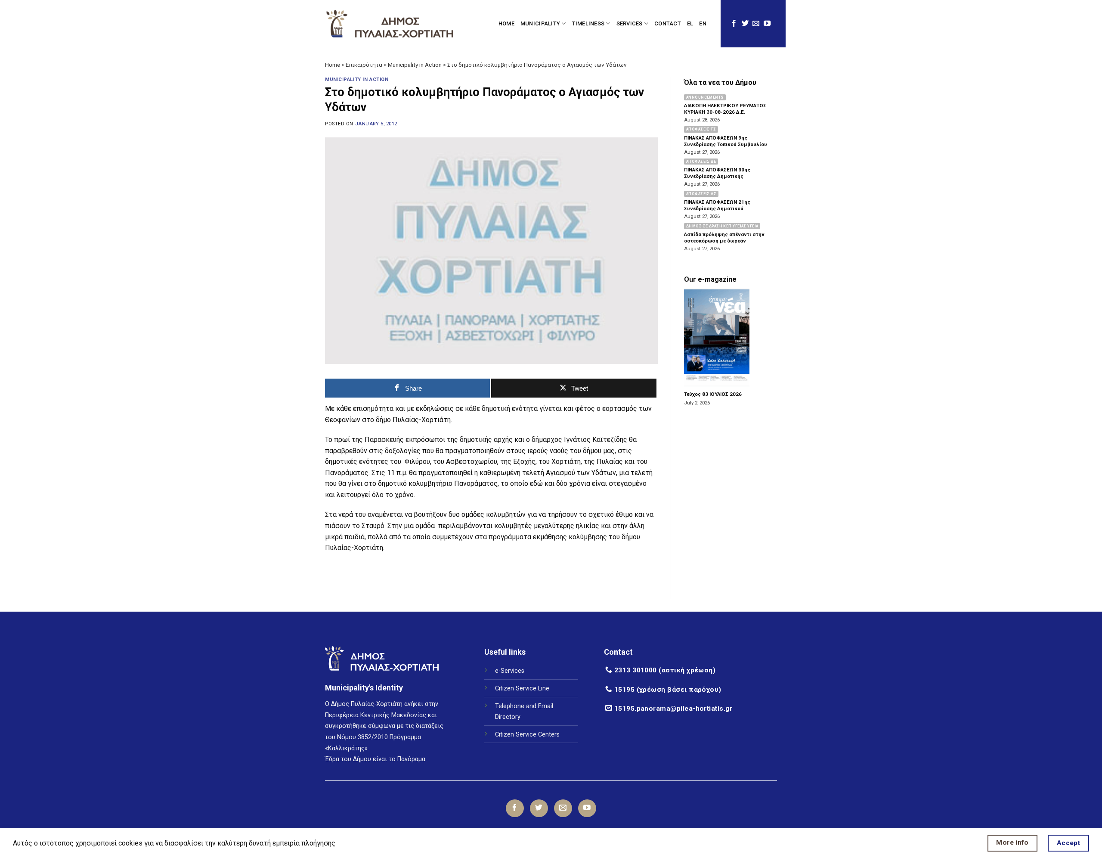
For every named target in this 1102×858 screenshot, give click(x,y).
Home (332, 64)
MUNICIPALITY (540, 23)
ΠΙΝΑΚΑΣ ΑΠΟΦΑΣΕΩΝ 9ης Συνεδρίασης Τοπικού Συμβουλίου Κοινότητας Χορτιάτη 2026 (725, 144)
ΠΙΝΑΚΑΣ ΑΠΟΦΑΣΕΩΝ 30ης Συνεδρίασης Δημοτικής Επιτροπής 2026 (717, 176)
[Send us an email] (755, 24)
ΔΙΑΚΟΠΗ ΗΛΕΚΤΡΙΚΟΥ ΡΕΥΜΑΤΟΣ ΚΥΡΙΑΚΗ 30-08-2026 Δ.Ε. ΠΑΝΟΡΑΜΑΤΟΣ (725, 112)
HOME (506, 23)
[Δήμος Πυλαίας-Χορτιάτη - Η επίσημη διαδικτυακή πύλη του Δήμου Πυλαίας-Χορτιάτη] (389, 24)
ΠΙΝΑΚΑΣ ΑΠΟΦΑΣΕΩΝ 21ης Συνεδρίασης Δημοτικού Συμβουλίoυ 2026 (717, 208)
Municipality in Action (415, 64)
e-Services (509, 671)
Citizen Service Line (522, 688)
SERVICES (629, 23)
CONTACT (667, 23)
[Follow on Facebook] (734, 24)
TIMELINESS (588, 23)
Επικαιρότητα (364, 64)
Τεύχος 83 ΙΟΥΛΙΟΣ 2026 (713, 395)
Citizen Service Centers (527, 734)
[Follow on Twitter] (745, 24)
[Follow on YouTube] (767, 24)
